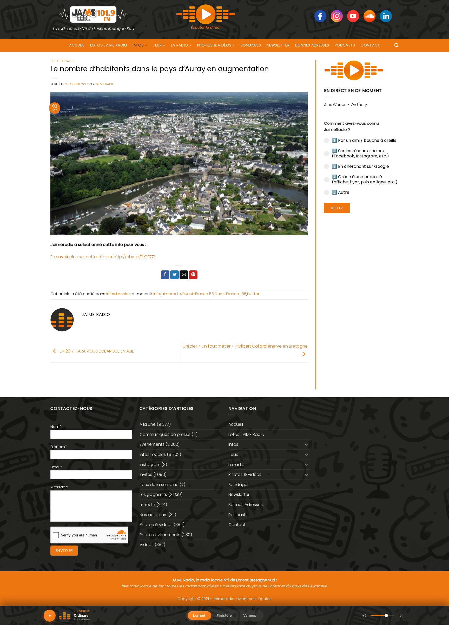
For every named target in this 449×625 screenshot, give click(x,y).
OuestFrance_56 (230, 293)
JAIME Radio (104, 84)
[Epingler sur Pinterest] (193, 274)
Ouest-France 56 (198, 293)
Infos (138, 45)
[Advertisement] (361, 297)
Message (59, 487)
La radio (179, 45)
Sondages (251, 45)
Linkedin (147, 505)
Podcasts (345, 45)
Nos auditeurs (153, 515)
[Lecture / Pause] (50, 616)
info (156, 293)
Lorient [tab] (199, 615)
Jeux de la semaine (159, 485)
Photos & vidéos (214, 45)
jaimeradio (171, 293)
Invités (146, 474)
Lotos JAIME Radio (108, 45)
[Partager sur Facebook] (165, 274)
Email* (56, 467)
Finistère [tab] (224, 615)
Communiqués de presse (165, 434)
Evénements (152, 444)
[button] (396, 45)
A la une (148, 424)
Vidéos (147, 545)
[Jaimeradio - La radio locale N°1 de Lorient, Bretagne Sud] (93, 14)
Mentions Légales (255, 598)
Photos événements (160, 535)
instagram (150, 465)
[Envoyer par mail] (184, 274)
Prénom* (58, 446)
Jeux (157, 45)
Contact (370, 45)
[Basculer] (306, 444)
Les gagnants (153, 494)
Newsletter (278, 45)
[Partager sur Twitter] (174, 274)
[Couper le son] (364, 615)
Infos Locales (62, 61)
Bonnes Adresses (312, 45)
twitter (253, 293)
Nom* (55, 426)
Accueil (76, 45)
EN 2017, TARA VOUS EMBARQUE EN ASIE (96, 351)
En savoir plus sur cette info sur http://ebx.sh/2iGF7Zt (103, 257)
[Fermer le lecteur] (401, 615)
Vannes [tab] (249, 615)
